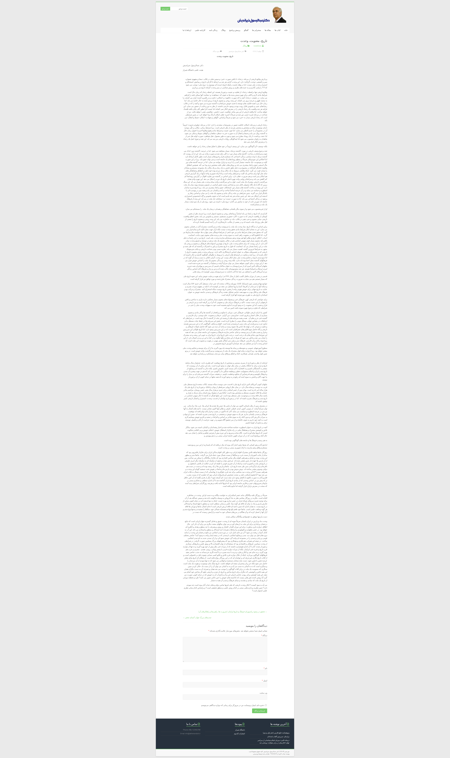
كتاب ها (278, 30)
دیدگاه (264, 635)
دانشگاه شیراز (240, 730)
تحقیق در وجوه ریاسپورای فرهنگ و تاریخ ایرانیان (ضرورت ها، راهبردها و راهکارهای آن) (232, 612)
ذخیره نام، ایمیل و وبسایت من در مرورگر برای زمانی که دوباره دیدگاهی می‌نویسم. (232, 705)
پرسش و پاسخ (234, 30)
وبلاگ (223, 30)
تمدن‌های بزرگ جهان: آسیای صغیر (197, 617)
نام (265, 668)
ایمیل (264, 681)
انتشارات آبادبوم (239, 734)
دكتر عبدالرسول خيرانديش (236, 51)
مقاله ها (268, 30)
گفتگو (246, 30)
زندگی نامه (213, 30)
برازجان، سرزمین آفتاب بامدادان (278, 736)
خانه (286, 30)
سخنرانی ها (256, 30)
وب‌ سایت (263, 693)
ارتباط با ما (187, 30)
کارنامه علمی (200, 30)
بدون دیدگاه (216, 51)
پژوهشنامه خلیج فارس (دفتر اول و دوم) (276, 733)
